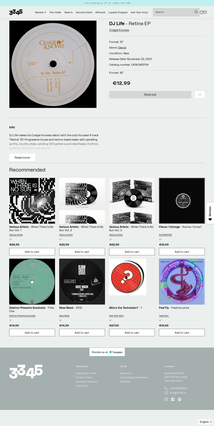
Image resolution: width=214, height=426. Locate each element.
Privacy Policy (84, 377)
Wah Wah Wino (116, 315)
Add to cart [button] (32, 251)
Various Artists (16, 235)
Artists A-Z (82, 385)
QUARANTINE (165, 235)
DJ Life (117, 23)
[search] (176, 12)
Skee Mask (64, 315)
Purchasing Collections (134, 377)
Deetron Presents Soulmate (22, 315)
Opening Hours (173, 380)
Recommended (27, 170)
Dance (122, 47)
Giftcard (125, 381)
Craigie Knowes (119, 30)
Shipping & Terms (86, 373)
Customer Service (86, 381)
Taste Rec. (164, 315)
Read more (22, 157)
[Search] (196, 11)
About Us (125, 373)
